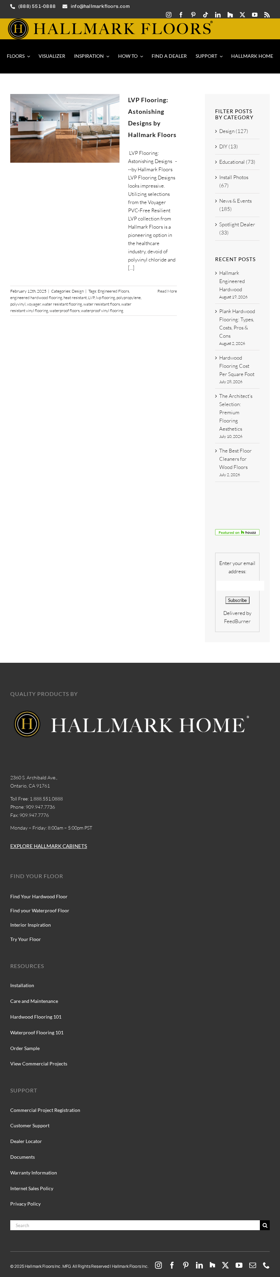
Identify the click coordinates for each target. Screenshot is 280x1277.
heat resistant (75, 297)
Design (78, 291)
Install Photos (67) (233, 181)
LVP (91, 297)
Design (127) (233, 131)
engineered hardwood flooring (36, 297)
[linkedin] (218, 14)
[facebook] (181, 14)
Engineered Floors (113, 291)
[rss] (267, 14)
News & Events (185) (235, 205)
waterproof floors (65, 310)
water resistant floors (101, 304)
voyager (34, 304)
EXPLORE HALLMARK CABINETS (48, 846)
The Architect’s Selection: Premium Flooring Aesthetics (235, 412)
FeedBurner (237, 621)
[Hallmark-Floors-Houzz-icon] (230, 14)
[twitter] (242, 14)
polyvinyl (18, 304)
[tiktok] (205, 14)
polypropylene (128, 297)
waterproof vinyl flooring (102, 310)
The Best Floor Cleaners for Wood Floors (235, 458)
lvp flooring (105, 297)
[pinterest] (193, 14)
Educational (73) (237, 162)
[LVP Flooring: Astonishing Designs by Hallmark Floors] (65, 128)
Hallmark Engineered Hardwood (232, 281)
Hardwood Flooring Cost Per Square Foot (236, 365)
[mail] (252, 1265)
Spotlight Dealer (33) (237, 228)
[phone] (266, 1265)
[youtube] (254, 14)
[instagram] (168, 14)
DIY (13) (228, 146)
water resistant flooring (62, 304)
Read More (167, 291)
